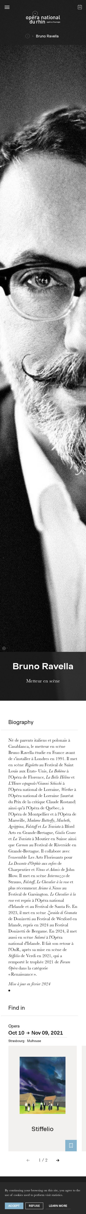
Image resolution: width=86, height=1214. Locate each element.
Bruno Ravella (47, 36)
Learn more (58, 1205)
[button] (7, 7)
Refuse (34, 1205)
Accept (14, 1205)
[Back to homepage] (43, 18)
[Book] (71, 1145)
